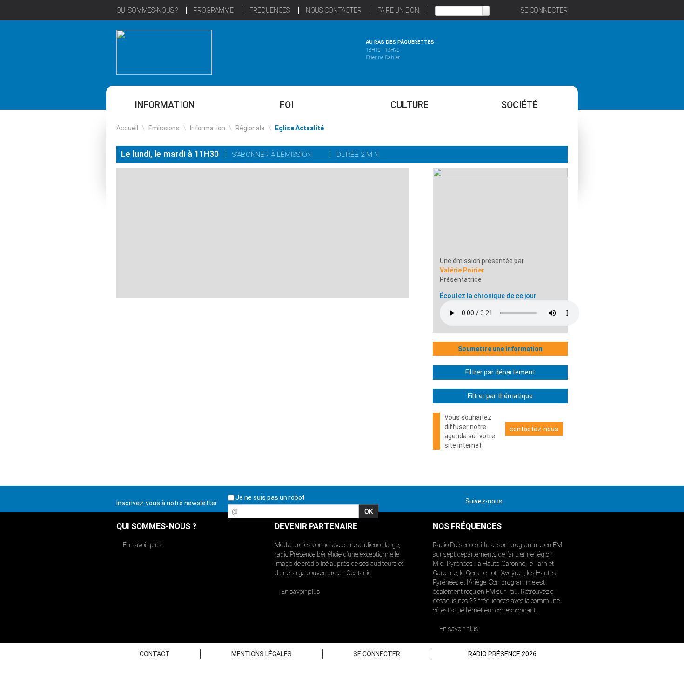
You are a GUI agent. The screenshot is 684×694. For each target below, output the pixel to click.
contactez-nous (534, 429)
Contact (155, 654)
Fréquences (269, 10)
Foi (287, 105)
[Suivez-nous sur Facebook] (511, 499)
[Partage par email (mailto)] (544, 155)
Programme (214, 10)
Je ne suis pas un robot (269, 497)
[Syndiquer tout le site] (560, 499)
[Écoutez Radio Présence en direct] (316, 50)
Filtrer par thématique (500, 396)
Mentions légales (261, 654)
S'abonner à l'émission (273, 154)
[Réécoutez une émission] (520, 50)
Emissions (164, 128)
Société (519, 105)
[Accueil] (164, 52)
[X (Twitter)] (518, 155)
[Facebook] (531, 155)
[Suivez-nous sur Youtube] (543, 499)
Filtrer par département (500, 372)
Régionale (250, 128)
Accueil (127, 128)
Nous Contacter (334, 10)
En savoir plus (141, 545)
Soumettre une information (500, 349)
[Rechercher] (486, 11)
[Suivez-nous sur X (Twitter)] (527, 499)
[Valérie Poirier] (500, 211)
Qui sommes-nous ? (147, 10)
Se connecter (544, 10)
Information (164, 105)
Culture (409, 105)
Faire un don (398, 10)
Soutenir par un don (637, 325)
